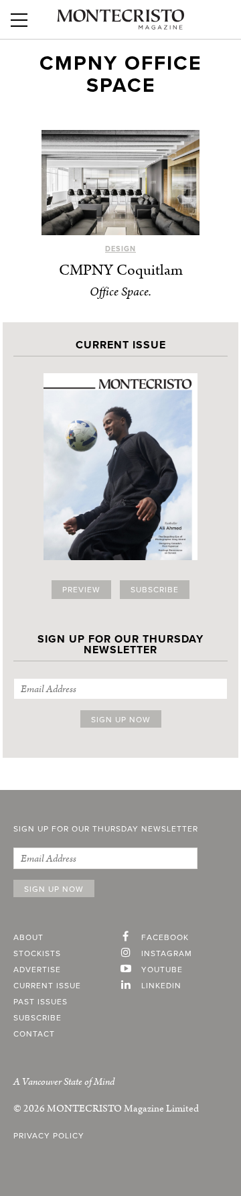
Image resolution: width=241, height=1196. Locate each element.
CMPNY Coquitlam (121, 270)
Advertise (37, 969)
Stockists (37, 953)
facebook (165, 937)
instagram (166, 953)
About (28, 937)
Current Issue (47, 985)
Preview (81, 589)
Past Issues (40, 1001)
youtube (162, 969)
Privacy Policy (48, 1135)
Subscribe (155, 589)
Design (120, 249)
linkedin (161, 985)
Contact (34, 1034)
